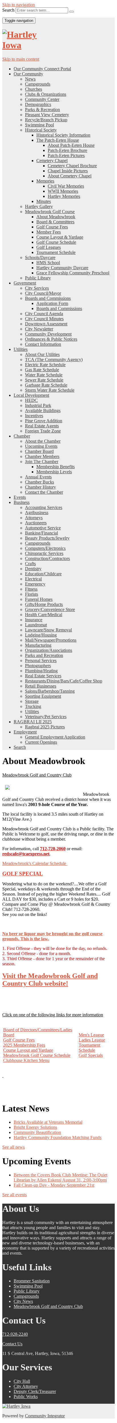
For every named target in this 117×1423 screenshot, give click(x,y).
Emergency (35, 584)
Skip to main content (20, 59)
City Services (37, 288)
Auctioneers (36, 522)
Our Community (28, 73)
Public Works (26, 1396)
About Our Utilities (42, 354)
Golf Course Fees (52, 226)
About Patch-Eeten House (71, 145)
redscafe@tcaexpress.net (25, 853)
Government (25, 283)
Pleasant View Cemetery (47, 114)
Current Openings (41, 742)
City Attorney (26, 1386)
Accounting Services (43, 507)
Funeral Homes (39, 599)
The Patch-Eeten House (57, 140)
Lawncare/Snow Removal (48, 629)
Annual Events (38, 476)
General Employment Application (55, 737)
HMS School (48, 262)
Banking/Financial (41, 533)
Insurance (33, 619)
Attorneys (34, 517)
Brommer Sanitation (32, 1280)
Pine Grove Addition (43, 420)
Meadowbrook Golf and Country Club (48, 1306)
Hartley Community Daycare (62, 267)
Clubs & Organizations (45, 94)
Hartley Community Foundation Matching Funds (57, 1137)
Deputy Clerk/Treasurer (35, 1391)
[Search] (71, 11)
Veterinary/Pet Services (45, 716)
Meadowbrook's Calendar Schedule (34, 863)
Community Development (48, 334)
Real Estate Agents (42, 425)
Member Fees (48, 232)
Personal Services (41, 660)
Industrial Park (38, 405)
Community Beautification (37, 1132)
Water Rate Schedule (43, 374)
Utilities (21, 349)
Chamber (22, 436)
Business (22, 502)
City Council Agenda (44, 313)
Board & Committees (55, 221)
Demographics (38, 104)
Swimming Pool (39, 124)
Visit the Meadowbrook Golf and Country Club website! (50, 979)
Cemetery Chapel (52, 160)
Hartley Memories (64, 196)
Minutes (43, 201)
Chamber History (40, 487)
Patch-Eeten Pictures (66, 155)
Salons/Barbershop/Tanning (50, 691)
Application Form (52, 303)
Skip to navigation (18, 4)
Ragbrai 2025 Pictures (45, 726)
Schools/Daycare (40, 257)
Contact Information (43, 344)
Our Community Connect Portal (42, 68)
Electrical (33, 578)
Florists (31, 594)
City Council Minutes (44, 318)
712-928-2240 (15, 1334)
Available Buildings (42, 410)
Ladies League (92, 1040)
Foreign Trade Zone (43, 431)
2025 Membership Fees (24, 1045)
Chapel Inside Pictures (68, 170)
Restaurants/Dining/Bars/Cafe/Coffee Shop (63, 680)
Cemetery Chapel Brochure (72, 165)
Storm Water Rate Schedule (49, 390)
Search (8, 10)
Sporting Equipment (43, 696)
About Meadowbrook (55, 216)
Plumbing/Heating (41, 670)
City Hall (22, 1381)
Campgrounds (37, 84)
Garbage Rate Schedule (46, 385)
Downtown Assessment (46, 323)
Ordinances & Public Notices (51, 339)
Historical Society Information (63, 135)
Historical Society (41, 130)
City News (23, 1301)
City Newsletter (39, 328)
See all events (14, 1194)
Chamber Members (42, 456)
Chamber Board (39, 451)
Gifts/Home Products (44, 604)
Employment (25, 731)
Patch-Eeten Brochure (67, 150)
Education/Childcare (43, 573)
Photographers (38, 665)
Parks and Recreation (44, 655)
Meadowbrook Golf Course (50, 211)
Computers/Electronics (45, 548)
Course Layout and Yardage (28, 1050)
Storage (32, 701)
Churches (33, 89)
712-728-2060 (53, 848)
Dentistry (33, 568)
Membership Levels (54, 471)
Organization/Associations (48, 650)
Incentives (34, 415)
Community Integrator (45, 1415)
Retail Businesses (40, 686)
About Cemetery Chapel (69, 175)
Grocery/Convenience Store (50, 609)
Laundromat (36, 624)
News (30, 79)
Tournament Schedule (56, 252)
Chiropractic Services (44, 553)
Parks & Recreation (42, 109)
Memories (45, 181)
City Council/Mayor (43, 293)
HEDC (31, 400)
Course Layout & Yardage (59, 237)
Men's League (91, 1034)
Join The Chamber (41, 461)
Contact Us (12, 1343)
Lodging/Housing (41, 635)
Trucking (33, 706)
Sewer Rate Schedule (44, 380)
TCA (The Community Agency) (54, 359)
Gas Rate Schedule (42, 369)
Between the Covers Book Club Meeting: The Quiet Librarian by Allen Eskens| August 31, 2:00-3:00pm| (60, 1177)
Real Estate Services (43, 675)
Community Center (42, 99)
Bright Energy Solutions (35, 1127)
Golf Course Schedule (56, 242)
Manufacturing (38, 645)
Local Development (31, 395)
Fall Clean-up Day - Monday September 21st (54, 1185)
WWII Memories (63, 191)
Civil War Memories (66, 186)
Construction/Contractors (47, 558)
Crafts (30, 563)
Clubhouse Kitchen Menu (26, 1060)
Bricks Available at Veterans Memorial (48, 1122)
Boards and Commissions (48, 298)
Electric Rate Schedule (45, 364)
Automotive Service (43, 527)
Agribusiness (36, 512)
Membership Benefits (55, 466)
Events (20, 497)
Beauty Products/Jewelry (47, 538)
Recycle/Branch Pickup (46, 119)
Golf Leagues (48, 247)
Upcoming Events (41, 446)
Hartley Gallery (39, 206)
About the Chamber (42, 441)
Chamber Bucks (39, 482)
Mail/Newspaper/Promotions (50, 640)
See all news (13, 1147)
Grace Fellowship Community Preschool (72, 272)
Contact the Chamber (44, 492)
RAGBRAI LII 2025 (33, 721)
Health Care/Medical (43, 614)
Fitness (31, 589)
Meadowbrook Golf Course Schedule (36, 1055)
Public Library (38, 277)
